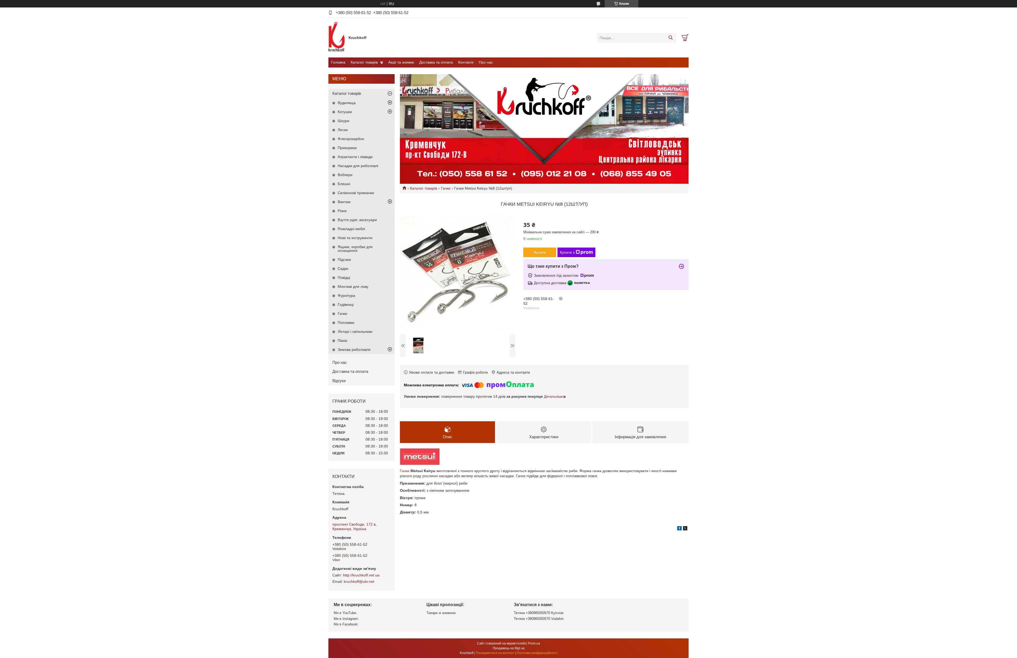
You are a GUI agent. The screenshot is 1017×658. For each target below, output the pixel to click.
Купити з (567, 252)
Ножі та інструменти (355, 238)
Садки (343, 268)
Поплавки (346, 322)
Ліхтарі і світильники (355, 331)
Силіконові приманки (356, 193)
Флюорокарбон (351, 139)
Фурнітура (346, 295)
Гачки (445, 188)
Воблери (345, 175)
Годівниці (346, 304)
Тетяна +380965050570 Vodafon (539, 619)
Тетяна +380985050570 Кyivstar (539, 613)
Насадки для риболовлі (358, 166)
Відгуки (339, 380)
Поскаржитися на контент (495, 653)
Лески (343, 130)
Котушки (345, 112)
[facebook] (679, 529)
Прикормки (347, 148)
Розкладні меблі (351, 229)
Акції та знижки (401, 62)
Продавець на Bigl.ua (509, 648)
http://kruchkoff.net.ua (361, 575)
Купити (540, 252)
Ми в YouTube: (345, 613)
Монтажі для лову (353, 286)
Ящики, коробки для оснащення (355, 249)
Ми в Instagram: (346, 619)
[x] (685, 529)
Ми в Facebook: (346, 624)
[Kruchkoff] (337, 37)
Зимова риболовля (354, 349)
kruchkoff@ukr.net (359, 581)
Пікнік (342, 340)
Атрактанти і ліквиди (355, 157)
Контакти (466, 62)
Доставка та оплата (436, 62)
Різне (342, 211)
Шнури (343, 121)
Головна (338, 62)
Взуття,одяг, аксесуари (357, 220)
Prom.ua (534, 643)
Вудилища (347, 103)
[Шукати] (670, 38)
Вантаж (344, 202)
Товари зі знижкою (441, 613)
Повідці (344, 277)
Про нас (486, 62)
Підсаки (344, 259)
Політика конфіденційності (537, 653)
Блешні (344, 184)
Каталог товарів (364, 62)
